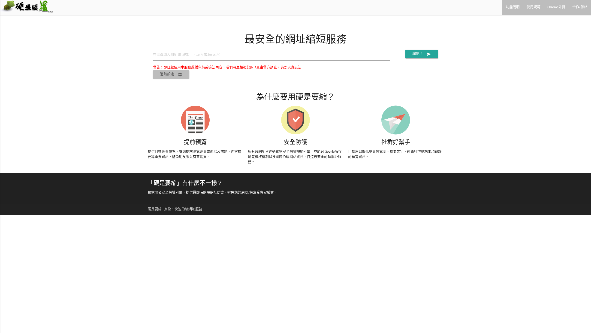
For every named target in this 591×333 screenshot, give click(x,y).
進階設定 (171, 74)
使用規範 (533, 7)
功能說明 (513, 7)
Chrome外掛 (556, 7)
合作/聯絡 (580, 7)
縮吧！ (421, 54)
